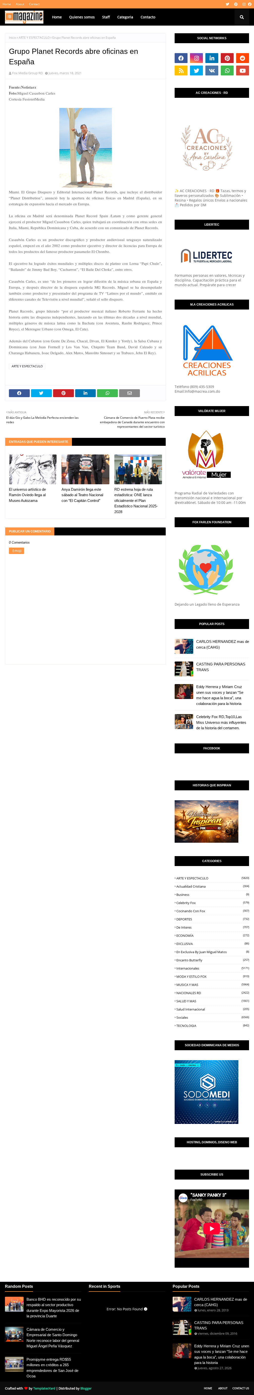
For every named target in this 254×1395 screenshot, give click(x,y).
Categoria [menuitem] (125, 17)
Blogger (86, 1388)
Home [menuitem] (57, 17)
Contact (34, 4)
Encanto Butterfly (212, 960)
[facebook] (249, 4)
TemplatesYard (44, 1388)
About (20, 4)
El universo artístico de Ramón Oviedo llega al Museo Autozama (27, 495)
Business (212, 894)
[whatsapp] (227, 70)
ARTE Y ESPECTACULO (34, 37)
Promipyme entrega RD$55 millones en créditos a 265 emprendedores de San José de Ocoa (52, 1367)
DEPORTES (212, 919)
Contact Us (240, 1388)
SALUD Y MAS (212, 1001)
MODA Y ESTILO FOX (212, 976)
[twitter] (227, 4)
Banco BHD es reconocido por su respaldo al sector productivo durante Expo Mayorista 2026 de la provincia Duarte (54, 1307)
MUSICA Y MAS (212, 984)
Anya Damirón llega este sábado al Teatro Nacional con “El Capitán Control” (82, 495)
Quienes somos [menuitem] (82, 17)
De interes (212, 927)
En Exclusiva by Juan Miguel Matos (212, 952)
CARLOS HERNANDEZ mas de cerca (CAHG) (222, 644)
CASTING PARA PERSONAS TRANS (220, 667)
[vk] (211, 70)
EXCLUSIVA (212, 944)
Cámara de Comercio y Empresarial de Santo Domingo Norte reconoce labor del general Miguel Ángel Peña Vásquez (53, 1337)
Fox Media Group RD (27, 73)
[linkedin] (211, 58)
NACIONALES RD (212, 993)
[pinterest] (236, 4)
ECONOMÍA (212, 935)
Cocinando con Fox (212, 911)
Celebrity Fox (212, 903)
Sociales (212, 1017)
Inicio (12, 37)
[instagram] (244, 4)
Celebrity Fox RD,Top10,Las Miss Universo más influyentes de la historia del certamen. (221, 722)
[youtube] (242, 70)
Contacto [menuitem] (148, 17)
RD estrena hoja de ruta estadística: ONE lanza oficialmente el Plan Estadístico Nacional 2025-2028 (136, 500)
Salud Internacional (212, 1009)
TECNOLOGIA (212, 1025)
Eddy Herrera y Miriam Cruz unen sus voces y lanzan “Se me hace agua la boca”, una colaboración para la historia (219, 695)
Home (6, 4)
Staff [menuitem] (106, 17)
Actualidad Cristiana (212, 886)
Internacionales (212, 968)
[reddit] (242, 58)
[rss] (181, 70)
